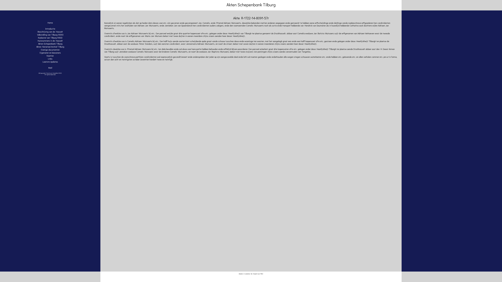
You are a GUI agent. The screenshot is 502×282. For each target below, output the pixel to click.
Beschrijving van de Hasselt (50, 31)
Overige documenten (50, 49)
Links (50, 58)
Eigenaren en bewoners (50, 52)
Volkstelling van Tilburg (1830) (50, 34)
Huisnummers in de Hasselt (50, 40)
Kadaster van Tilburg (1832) (50, 37)
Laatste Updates (50, 61)
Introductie (50, 28)
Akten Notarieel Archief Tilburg (50, 46)
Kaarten (50, 55)
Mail (50, 67)
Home (50, 22)
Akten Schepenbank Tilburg (50, 43)
